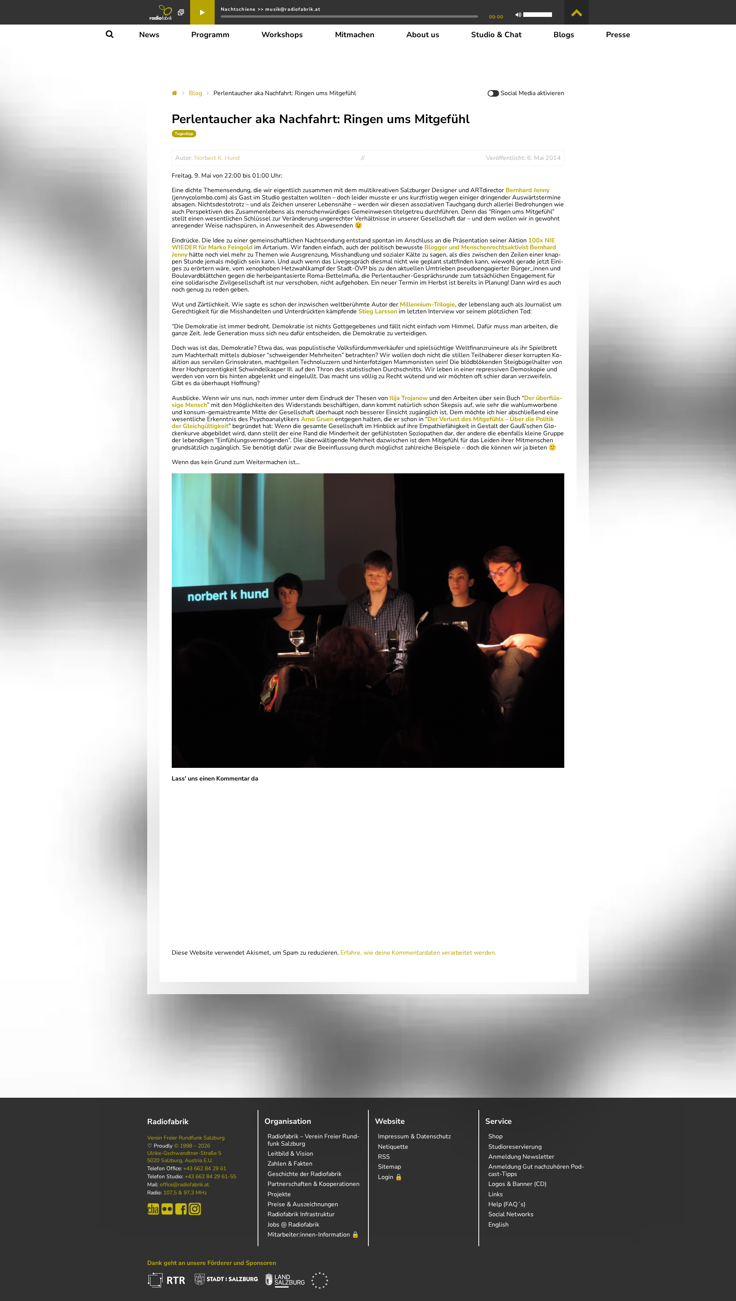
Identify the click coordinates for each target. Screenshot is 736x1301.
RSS (384, 1157)
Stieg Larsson (377, 311)
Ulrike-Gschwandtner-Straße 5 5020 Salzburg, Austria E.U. (184, 1157)
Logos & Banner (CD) (517, 1184)
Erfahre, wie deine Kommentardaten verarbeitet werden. (418, 953)
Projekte (279, 1194)
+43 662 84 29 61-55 (210, 1176)
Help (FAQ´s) (507, 1204)
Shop (495, 1136)
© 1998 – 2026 (192, 1146)
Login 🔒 (390, 1177)
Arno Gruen (317, 419)
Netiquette (393, 1147)
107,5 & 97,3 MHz (185, 1192)
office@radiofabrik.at (184, 1184)
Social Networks (511, 1214)
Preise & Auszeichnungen (303, 1204)
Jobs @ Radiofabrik (293, 1224)
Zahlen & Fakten (290, 1163)
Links (495, 1194)
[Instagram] (195, 1209)
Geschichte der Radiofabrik (305, 1174)
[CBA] (153, 1209)
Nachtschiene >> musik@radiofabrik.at (270, 9)
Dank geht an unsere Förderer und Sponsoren (211, 1263)
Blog (195, 93)
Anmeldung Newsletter (521, 1157)
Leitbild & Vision (290, 1153)
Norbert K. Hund (217, 158)
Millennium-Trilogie (427, 304)
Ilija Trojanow (408, 398)
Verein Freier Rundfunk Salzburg (186, 1138)
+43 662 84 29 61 (204, 1168)
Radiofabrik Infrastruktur (301, 1214)
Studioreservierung (515, 1147)
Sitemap (389, 1167)
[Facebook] (181, 1209)
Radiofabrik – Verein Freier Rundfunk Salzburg (314, 1140)
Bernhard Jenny (527, 190)
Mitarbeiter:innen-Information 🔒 (313, 1234)
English (498, 1224)
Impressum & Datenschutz (414, 1136)
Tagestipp (184, 134)
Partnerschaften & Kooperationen (314, 1184)
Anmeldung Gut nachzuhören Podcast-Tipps (536, 1170)
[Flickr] (167, 1209)
